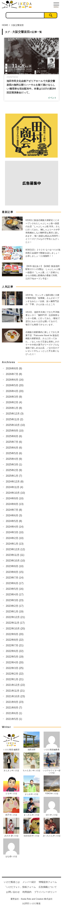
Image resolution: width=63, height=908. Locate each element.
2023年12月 (15, 549)
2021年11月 (15, 690)
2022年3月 (14, 668)
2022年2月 (14, 673)
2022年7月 (14, 645)
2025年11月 (14, 419)
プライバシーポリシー (45, 892)
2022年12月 (15, 617)
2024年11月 (14, 487)
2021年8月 (14, 707)
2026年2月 (14, 402)
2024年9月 (14, 498)
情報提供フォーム (48, 882)
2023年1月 (14, 611)
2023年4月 (14, 594)
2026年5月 (14, 385)
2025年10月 (15, 425)
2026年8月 (14, 368)
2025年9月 (14, 430)
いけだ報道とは (12, 882)
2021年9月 (14, 702)
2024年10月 (15, 492)
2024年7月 (14, 509)
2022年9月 (14, 634)
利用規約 (27, 892)
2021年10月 (15, 696)
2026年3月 (14, 396)
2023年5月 (14, 589)
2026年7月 (14, 374)
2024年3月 (14, 532)
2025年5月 (14, 453)
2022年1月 (14, 679)
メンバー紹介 (29, 882)
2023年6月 (14, 583)
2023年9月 (14, 566)
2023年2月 (14, 606)
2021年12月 (15, 685)
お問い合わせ (13, 892)
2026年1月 (14, 408)
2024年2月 (14, 538)
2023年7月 (14, 577)
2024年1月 (14, 543)
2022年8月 (14, 639)
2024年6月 (14, 515)
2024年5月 (14, 521)
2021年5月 (14, 719)
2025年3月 (14, 464)
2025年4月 (14, 459)
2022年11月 (15, 622)
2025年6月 (14, 447)
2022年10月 (15, 628)
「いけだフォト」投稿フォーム (20, 887)
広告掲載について (48, 887)
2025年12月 (14, 413)
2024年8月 (14, 504)
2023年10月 (15, 560)
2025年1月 (14, 475)
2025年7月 (14, 442)
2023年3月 (14, 600)
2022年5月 (14, 656)
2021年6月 (14, 713)
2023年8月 (14, 572)
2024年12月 (14, 481)
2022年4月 (14, 662)
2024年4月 (14, 526)
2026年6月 (14, 379)
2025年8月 (14, 436)
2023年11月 (15, 555)
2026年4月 (14, 391)
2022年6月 (14, 651)
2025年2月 (14, 470)
